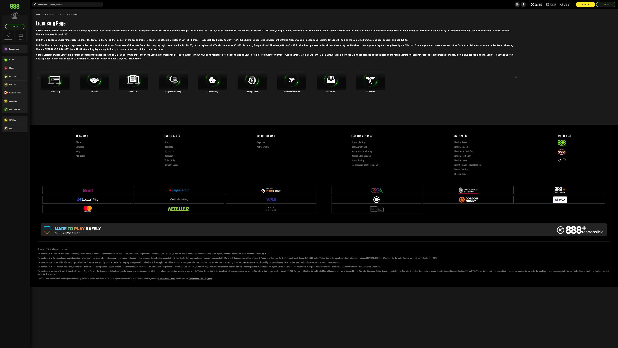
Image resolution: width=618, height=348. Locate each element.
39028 (263, 253)
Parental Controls (167, 278)
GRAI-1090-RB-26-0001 (249, 262)
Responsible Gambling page (200, 278)
